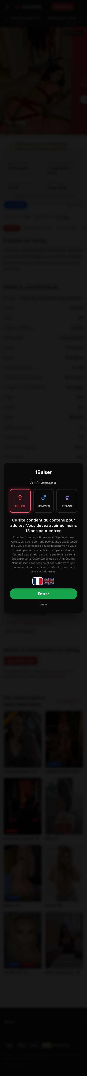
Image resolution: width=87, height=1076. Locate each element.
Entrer (43, 594)
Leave (43, 604)
